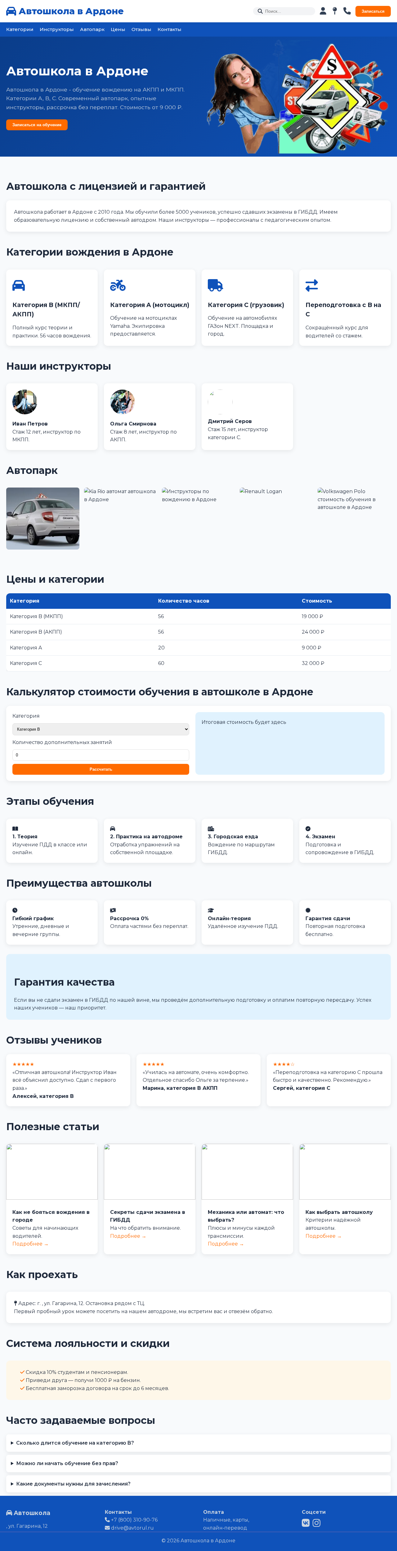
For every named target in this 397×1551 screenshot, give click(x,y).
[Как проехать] (335, 11)
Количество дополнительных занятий (62, 742)
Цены (118, 29)
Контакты (169, 29)
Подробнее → (30, 1244)
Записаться (373, 11)
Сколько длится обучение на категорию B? (75, 1443)
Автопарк (92, 29)
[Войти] (323, 11)
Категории (19, 29)
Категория (26, 716)
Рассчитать (101, 769)
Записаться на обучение (36, 125)
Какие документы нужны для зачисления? (73, 1484)
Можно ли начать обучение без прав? (67, 1463)
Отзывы (141, 29)
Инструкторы (57, 29)
